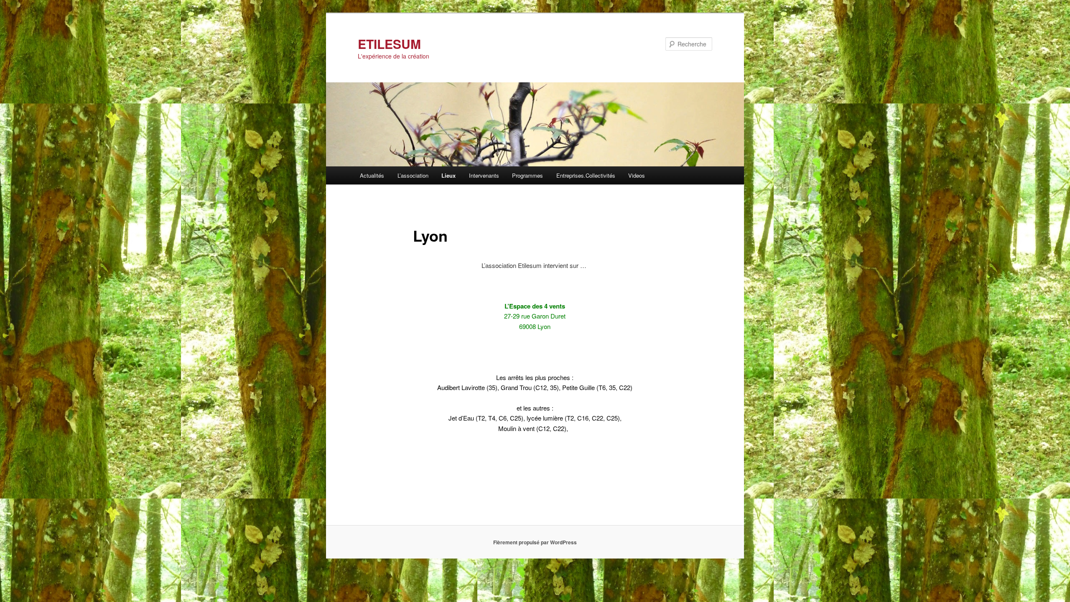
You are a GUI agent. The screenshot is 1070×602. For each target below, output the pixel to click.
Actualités (372, 175)
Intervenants (484, 175)
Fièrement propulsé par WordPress (535, 542)
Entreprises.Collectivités (585, 175)
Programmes (527, 175)
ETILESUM (389, 44)
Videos (636, 175)
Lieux (448, 175)
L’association (412, 175)
